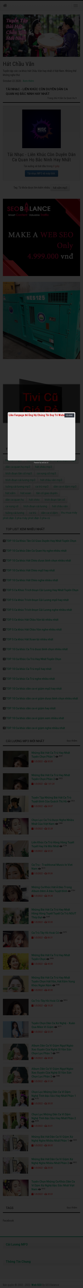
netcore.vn (45, 463)
